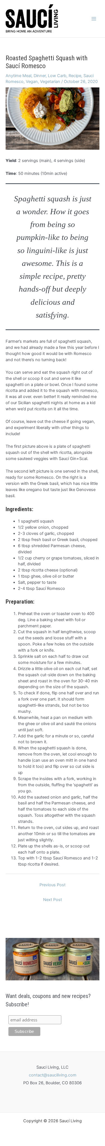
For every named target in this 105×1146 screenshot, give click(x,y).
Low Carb (57, 75)
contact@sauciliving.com (52, 1075)
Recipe (75, 75)
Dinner (40, 75)
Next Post (52, 899)
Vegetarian (50, 81)
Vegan (32, 81)
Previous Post (52, 884)
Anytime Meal (18, 75)
